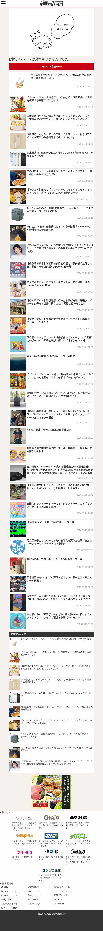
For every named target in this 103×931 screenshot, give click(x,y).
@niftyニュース (34, 895)
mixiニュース (33, 891)
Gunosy (4, 887)
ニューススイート (9, 904)
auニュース (32, 899)
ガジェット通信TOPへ (51, 66)
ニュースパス (33, 904)
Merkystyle (6, 899)
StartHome (59, 903)
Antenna (58, 899)
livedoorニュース (9, 891)
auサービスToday (9, 908)
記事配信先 (7, 883)
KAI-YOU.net (60, 895)
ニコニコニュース (62, 891)
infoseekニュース (9, 895)
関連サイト (7, 812)
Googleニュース (62, 887)
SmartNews (33, 887)
